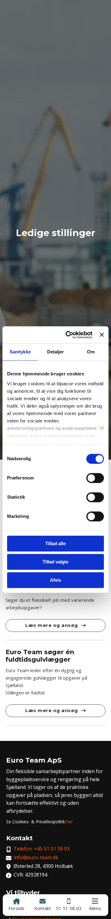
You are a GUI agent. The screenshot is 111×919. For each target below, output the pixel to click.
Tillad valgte (55, 561)
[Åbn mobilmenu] (95, 901)
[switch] (95, 478)
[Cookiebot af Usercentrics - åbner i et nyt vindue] (68, 335)
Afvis (55, 580)
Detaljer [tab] (55, 351)
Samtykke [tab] (20, 351)
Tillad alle (55, 543)
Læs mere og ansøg (51, 625)
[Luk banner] (102, 335)
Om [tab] (91, 351)
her (69, 822)
